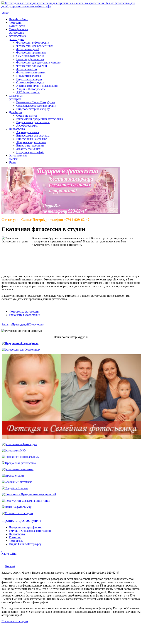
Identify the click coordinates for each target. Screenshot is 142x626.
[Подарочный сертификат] (20, 343)
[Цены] (16, 506)
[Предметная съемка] (18, 463)
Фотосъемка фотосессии (24, 311)
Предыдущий (20, 324)
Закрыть (6, 324)
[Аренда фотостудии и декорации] (12, 475)
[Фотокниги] (20, 456)
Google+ (10, 566)
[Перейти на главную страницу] (71, 6)
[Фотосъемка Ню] (13, 450)
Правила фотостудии (14, 621)
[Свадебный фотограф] (16, 481)
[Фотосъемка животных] (17, 469)
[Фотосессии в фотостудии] (19, 444)
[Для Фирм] (26, 500)
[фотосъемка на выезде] (28, 494)
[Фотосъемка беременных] (21, 349)
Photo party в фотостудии (24, 314)
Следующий (36, 324)
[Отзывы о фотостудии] (17, 513)
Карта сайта (8, 553)
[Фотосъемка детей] (71, 437)
